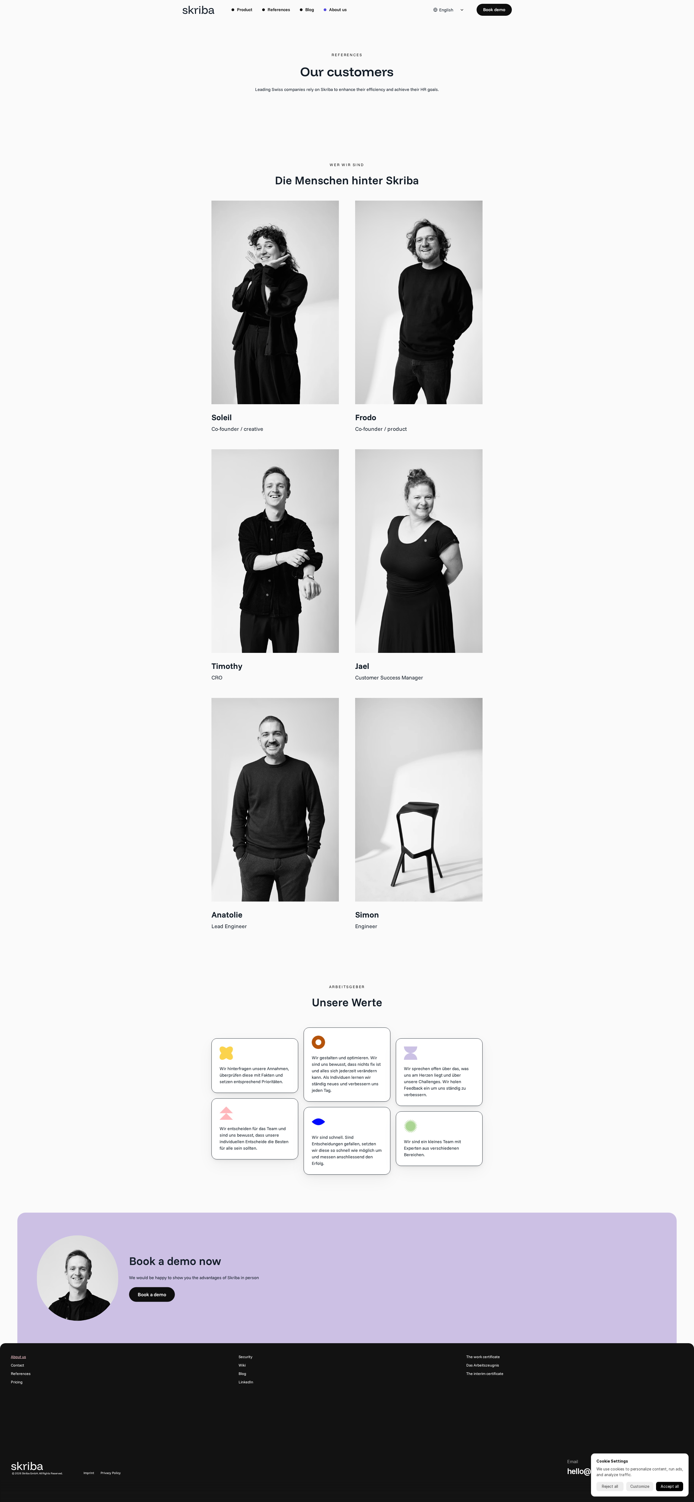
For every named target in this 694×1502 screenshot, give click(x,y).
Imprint (88, 1473)
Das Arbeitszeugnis (482, 1365)
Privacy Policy (111, 1473)
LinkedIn (246, 1382)
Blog (242, 1373)
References (21, 1373)
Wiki (242, 1365)
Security (245, 1356)
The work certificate (483, 1356)
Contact (17, 1365)
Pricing (17, 1382)
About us (18, 1356)
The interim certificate (484, 1373)
